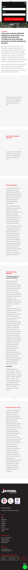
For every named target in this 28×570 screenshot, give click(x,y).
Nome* (4, 6)
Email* (4, 12)
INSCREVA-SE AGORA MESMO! (14, 19)
